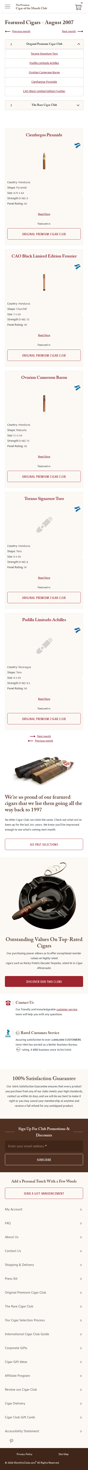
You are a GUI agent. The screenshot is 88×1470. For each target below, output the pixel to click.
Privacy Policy (24, 1454)
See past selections (44, 844)
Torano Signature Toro (44, 53)
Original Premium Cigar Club (44, 234)
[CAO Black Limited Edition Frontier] (44, 282)
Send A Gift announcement (44, 1193)
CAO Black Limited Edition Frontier (44, 91)
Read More (44, 214)
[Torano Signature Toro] (44, 524)
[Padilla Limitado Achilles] (44, 645)
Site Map (64, 1454)
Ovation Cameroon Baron (44, 72)
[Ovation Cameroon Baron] (44, 403)
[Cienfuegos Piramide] (44, 161)
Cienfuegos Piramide (44, 82)
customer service (66, 1009)
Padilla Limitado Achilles (44, 63)
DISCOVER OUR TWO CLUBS (44, 981)
